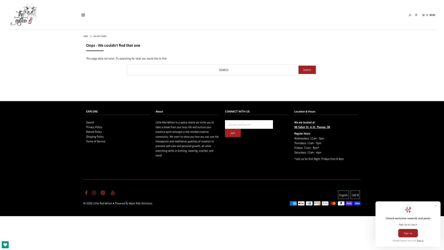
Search (90, 122)
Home (85, 36)
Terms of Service (95, 141)
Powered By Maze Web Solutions (133, 203)
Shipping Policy (95, 137)
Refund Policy (94, 132)
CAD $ (355, 195)
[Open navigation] (83, 15)
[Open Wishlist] (5, 244)
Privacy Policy (94, 127)
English (343, 195)
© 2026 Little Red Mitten (97, 203)
